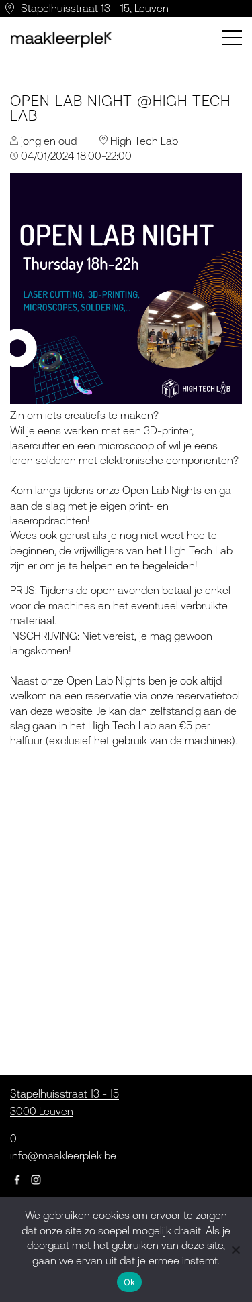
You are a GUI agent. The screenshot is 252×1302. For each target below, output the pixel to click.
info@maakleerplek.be (63, 1155)
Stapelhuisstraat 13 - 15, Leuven (95, 8)
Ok (130, 1282)
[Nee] (235, 1249)
